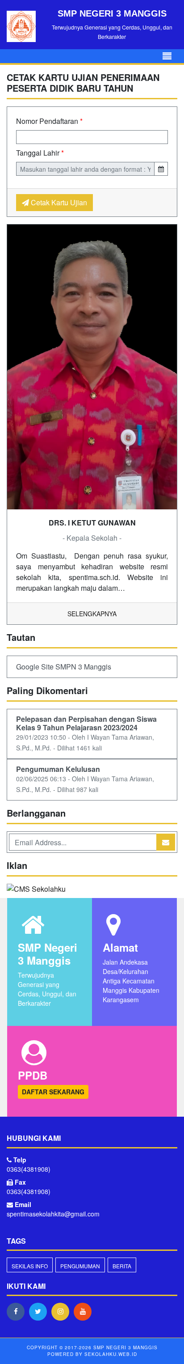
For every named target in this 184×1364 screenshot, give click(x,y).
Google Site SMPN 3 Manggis (63, 666)
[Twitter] (40, 1311)
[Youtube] (85, 1311)
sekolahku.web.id (110, 1354)
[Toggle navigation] (167, 56)
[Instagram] (62, 1311)
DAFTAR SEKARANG (53, 1091)
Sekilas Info (30, 1266)
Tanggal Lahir (40, 153)
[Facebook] (18, 1311)
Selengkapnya (92, 613)
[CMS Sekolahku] (36, 890)
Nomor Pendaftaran (49, 121)
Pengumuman (80, 1266)
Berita (122, 1266)
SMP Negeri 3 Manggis (125, 1347)
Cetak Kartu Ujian (58, 202)
